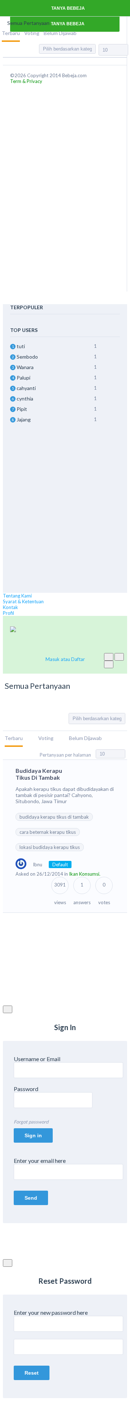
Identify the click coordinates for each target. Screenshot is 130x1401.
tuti (21, 346)
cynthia (25, 398)
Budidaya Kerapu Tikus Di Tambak (39, 774)
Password (26, 1088)
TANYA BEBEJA (67, 8)
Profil (8, 613)
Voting (31, 33)
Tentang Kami (17, 596)
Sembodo (27, 357)
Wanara (25, 367)
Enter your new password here (51, 1312)
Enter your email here (40, 1160)
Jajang (24, 419)
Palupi (23, 378)
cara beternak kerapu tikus (48, 832)
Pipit (22, 409)
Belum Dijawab (60, 33)
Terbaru (11, 33)
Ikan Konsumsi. (84, 874)
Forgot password (31, 1122)
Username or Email (37, 1058)
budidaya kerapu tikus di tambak (54, 817)
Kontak (10, 607)
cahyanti (26, 388)
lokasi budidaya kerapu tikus (50, 847)
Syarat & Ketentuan (23, 601)
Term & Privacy (26, 81)
